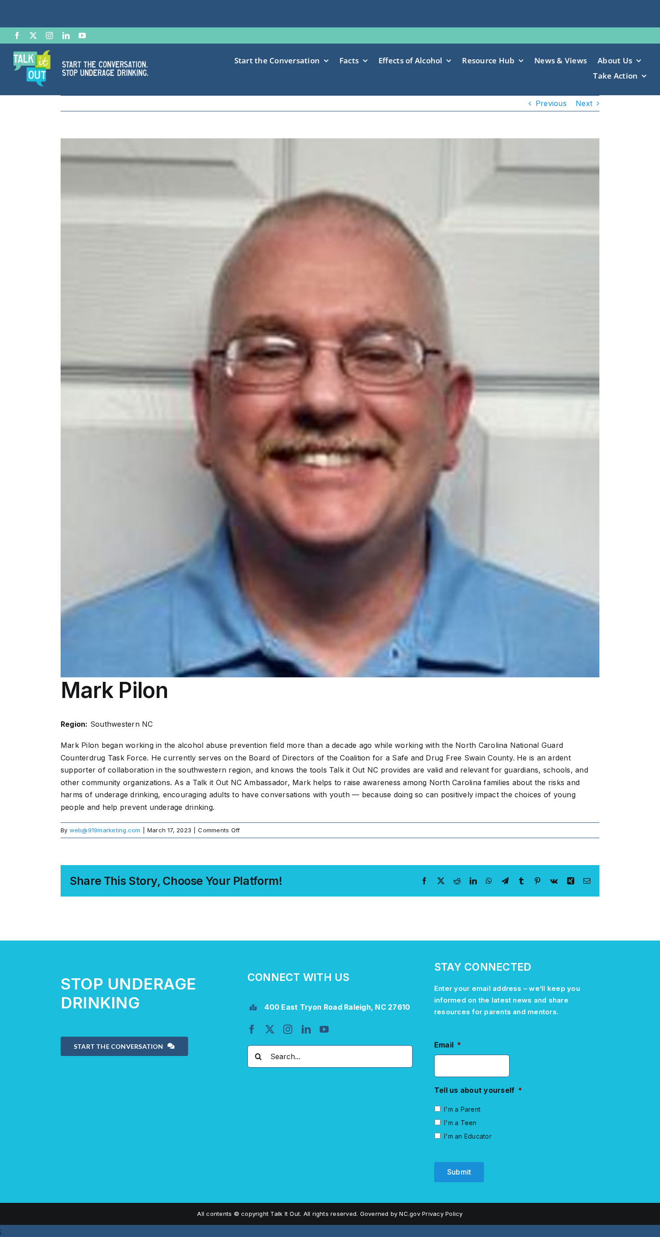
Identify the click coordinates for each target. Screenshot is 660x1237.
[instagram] (49, 35)
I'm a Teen (460, 1123)
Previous (551, 103)
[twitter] (33, 35)
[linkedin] (66, 35)
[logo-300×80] (80, 53)
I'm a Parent (462, 1109)
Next (584, 103)
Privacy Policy (442, 1213)
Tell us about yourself (478, 1090)
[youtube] (82, 35)
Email (447, 1044)
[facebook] (17, 35)
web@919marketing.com (105, 830)
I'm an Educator (468, 1136)
